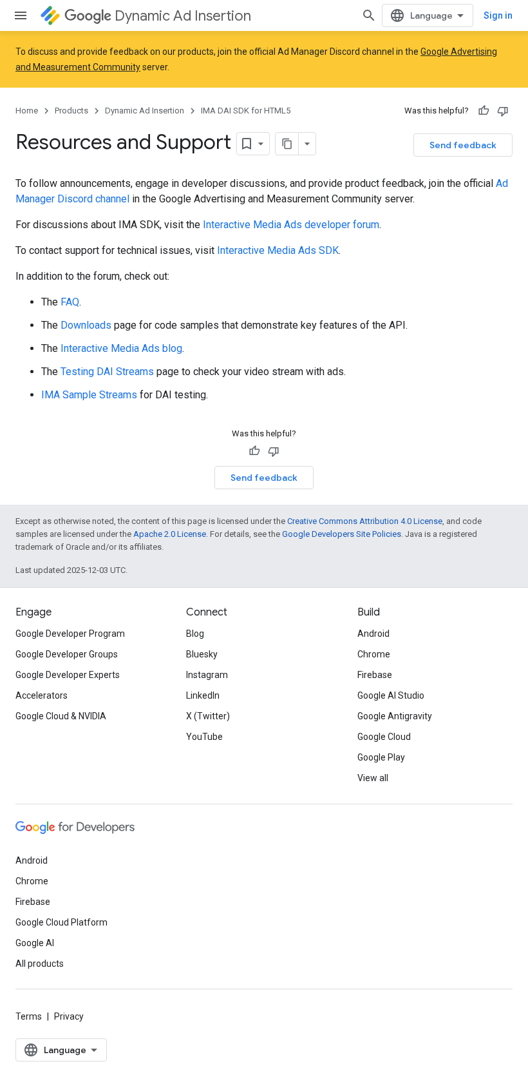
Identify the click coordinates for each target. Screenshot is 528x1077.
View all (372, 778)
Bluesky (202, 654)
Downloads (86, 325)
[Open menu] (20, 15)
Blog (195, 633)
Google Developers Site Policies (341, 534)
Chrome (373, 654)
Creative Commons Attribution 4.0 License (364, 521)
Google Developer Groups (66, 654)
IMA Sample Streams (89, 395)
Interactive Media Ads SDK (278, 250)
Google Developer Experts (67, 675)
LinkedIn (203, 695)
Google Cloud (384, 737)
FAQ (70, 302)
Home (26, 110)
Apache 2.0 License (169, 534)
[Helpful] (483, 111)
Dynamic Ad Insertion (183, 15)
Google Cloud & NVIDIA (60, 716)
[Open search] (369, 15)
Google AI (34, 943)
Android (373, 633)
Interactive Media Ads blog (121, 348)
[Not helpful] (503, 111)
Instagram (207, 675)
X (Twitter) (208, 716)
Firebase (374, 675)
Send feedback (462, 145)
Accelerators (41, 695)
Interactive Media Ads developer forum (291, 224)
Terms (28, 1016)
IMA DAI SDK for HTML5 (245, 110)
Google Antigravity (394, 716)
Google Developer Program (70, 633)
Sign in (498, 15)
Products (71, 110)
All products (39, 963)
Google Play (381, 757)
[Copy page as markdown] (287, 144)
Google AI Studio (390, 695)
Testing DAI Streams (107, 371)
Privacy (69, 1016)
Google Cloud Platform (61, 922)
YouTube (204, 737)
